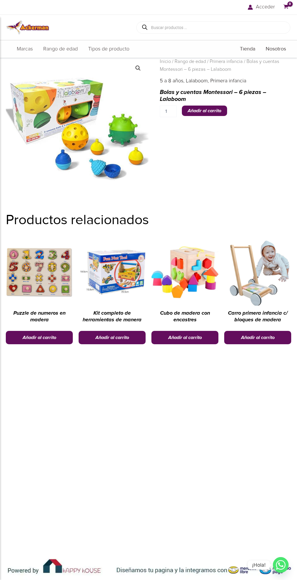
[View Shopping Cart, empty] (286, 7)
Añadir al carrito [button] (39, 337)
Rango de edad (60, 49)
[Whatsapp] (281, 565)
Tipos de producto (108, 49)
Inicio (165, 61)
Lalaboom (197, 81)
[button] (138, 68)
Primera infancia (226, 61)
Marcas (25, 49)
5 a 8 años (171, 81)
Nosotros (276, 49)
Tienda (247, 49)
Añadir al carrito (204, 111)
